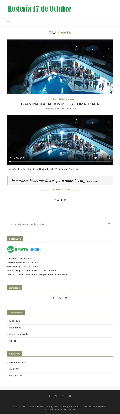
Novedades (15, 327)
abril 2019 (14, 368)
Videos (12, 340)
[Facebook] (49, 396)
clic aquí (34, 262)
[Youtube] (70, 396)
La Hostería (15, 321)
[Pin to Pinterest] (61, 199)
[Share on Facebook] (55, 199)
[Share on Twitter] (58, 199)
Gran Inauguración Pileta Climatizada (60, 104)
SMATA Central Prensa (66, 108)
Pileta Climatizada (18, 334)
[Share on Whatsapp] (65, 199)
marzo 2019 (15, 375)
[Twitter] (56, 396)
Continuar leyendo (60, 190)
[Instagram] (63, 396)
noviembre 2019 (17, 362)
